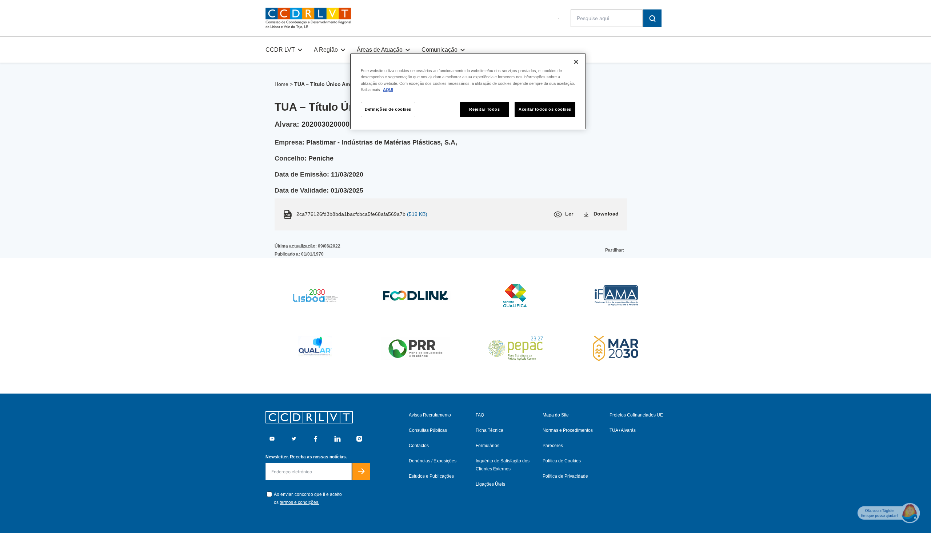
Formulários (487, 445)
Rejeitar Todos (484, 109)
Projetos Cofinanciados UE (636, 415)
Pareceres (553, 445)
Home (281, 84)
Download (606, 214)
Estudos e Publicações (431, 476)
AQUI (388, 89)
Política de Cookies (562, 460)
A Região (326, 50)
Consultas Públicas (428, 430)
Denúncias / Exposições (432, 460)
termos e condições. (299, 502)
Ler (569, 214)
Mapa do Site (556, 415)
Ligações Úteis (490, 484)
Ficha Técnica (489, 430)
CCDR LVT (280, 50)
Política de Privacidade (565, 476)
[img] (308, 18)
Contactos (419, 445)
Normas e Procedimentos (568, 430)
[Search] (652, 18)
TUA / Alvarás (623, 430)
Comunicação (439, 50)
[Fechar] (576, 62)
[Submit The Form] (361, 471)
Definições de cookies (388, 109)
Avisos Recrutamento (430, 415)
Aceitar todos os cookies (545, 109)
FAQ (480, 415)
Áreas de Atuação (380, 50)
